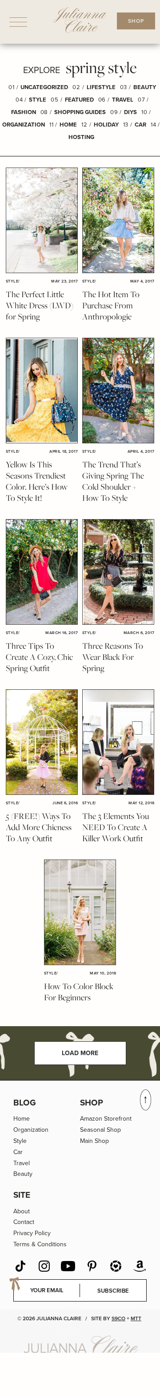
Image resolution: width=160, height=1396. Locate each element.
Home (68, 124)
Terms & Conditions (40, 1244)
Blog (24, 1102)
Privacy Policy (32, 1233)
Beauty (144, 87)
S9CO (118, 1318)
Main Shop (94, 1141)
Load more (80, 1053)
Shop (91, 1102)
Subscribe (113, 1290)
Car (140, 124)
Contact (23, 1222)
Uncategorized (44, 87)
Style (37, 99)
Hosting (81, 137)
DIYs (130, 112)
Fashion (23, 112)
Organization (23, 124)
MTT (136, 1318)
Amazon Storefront (106, 1118)
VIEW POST (42, 220)
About (21, 1211)
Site (21, 1194)
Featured (79, 99)
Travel (122, 99)
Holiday (106, 124)
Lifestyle (101, 87)
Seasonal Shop (100, 1129)
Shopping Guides (80, 112)
